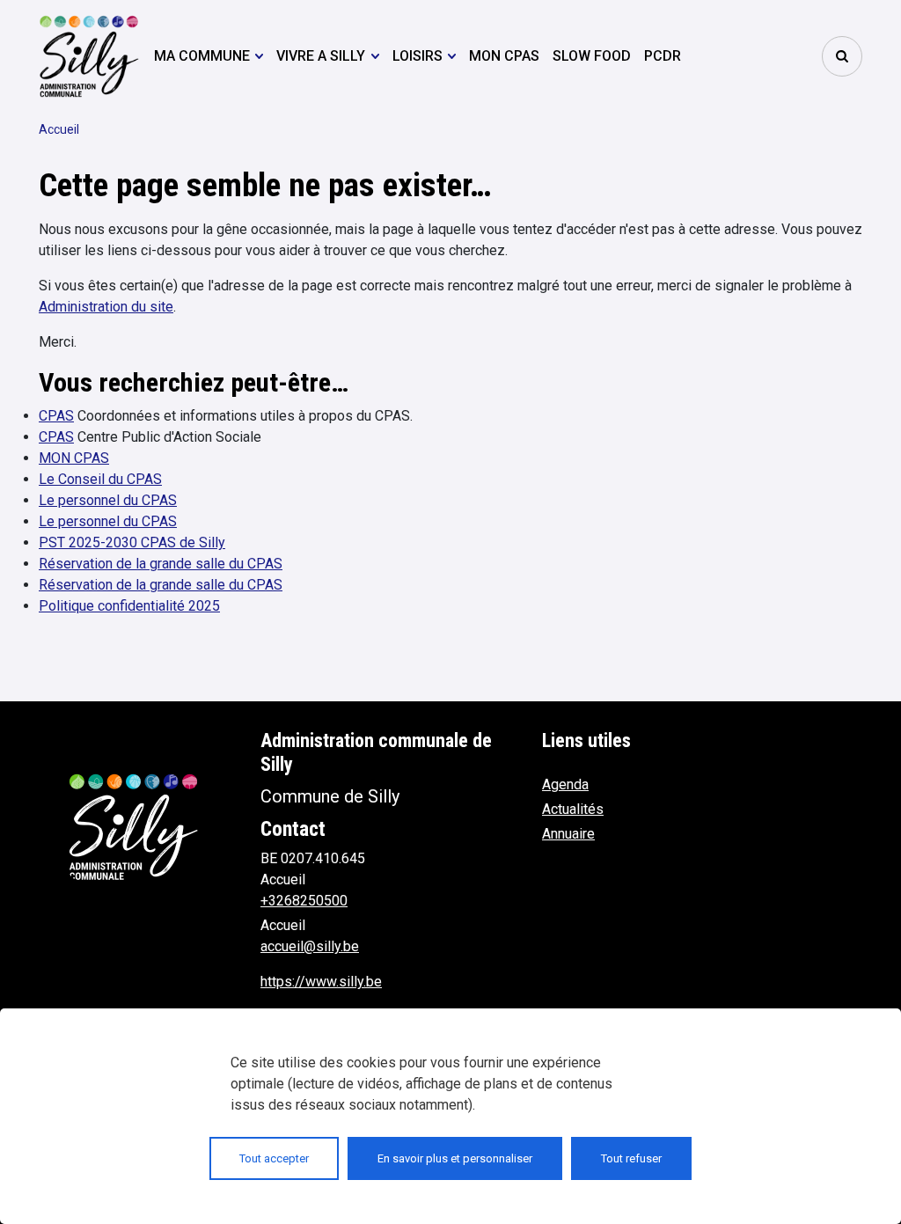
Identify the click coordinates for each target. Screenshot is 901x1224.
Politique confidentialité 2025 (129, 605)
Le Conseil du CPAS (100, 479)
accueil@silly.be (309, 946)
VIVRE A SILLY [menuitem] (320, 56)
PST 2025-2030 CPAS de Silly (132, 542)
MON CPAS (74, 458)
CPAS (56, 415)
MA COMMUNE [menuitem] (202, 56)
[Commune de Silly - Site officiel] (89, 56)
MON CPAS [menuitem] (504, 56)
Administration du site (106, 306)
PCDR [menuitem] (662, 56)
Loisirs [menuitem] (417, 56)
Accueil (59, 129)
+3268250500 (304, 900)
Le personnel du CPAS (108, 500)
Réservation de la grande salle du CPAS (160, 563)
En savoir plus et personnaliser (454, 1158)
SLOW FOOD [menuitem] (592, 56)
